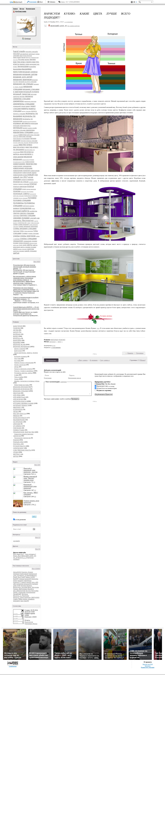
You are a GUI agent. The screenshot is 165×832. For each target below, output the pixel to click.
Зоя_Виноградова (19, 591)
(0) (20, 268)
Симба (15, 599)
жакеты (25, 108)
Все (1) (37, 537)
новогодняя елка (20, 175)
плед (24, 189)
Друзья (21, 9)
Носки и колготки (20, 365)
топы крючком (28, 231)
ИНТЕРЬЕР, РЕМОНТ (20, 405)
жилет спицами (26, 111)
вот (98, 328)
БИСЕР (15, 332)
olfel (14, 584)
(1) (35, 474)
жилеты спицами (19, 114)
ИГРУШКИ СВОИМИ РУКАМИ (23, 403)
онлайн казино (33, 182)
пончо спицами (23, 198)
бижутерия (17, 57)
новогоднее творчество (25, 164)
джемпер (29, 96)
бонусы (28, 57)
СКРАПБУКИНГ (18, 448)
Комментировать (51, 360)
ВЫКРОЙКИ (17, 340)
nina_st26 (35, 582)
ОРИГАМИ (16, 424)
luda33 (23, 582)
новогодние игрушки (22, 168)
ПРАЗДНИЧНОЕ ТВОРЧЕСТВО (23, 432)
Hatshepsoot (33, 574)
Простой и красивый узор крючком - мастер (30, 470)
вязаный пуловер (31, 92)
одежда (24, 180)
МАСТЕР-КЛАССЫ (19, 413)
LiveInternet (16, 2)
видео (27, 59)
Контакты (148, 666)
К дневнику (94, 360)
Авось (63, 2)
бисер (23, 57)
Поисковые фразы (31, 624)
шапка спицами (22, 249)
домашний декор (19, 106)
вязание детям (29, 74)
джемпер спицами (21, 99)
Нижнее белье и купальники (23, 363)
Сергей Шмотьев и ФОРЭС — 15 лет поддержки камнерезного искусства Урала (26, 308)
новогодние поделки (21, 171)
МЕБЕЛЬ (16, 416)
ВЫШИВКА (17, 342)
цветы (29, 245)
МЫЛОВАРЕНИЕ (19, 420)
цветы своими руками (28, 247)
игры (28, 126)
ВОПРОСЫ (17, 338)
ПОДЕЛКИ (16, 328)
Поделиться (139, 353)
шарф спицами (31, 251)
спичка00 (16, 559)
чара (22, 601)
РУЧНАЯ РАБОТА (19, 446)
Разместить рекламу (147, 667)
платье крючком (20, 186)
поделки (16, 191)
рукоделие (25, 208)
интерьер (17, 128)
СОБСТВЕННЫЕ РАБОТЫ (22, 450)
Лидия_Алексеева (19, 592)
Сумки (16, 375)
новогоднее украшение (22, 166)
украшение (18, 241)
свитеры (16, 215)
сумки (28, 222)
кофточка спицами (33, 135)
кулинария (26, 138)
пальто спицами (23, 184)
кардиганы (30, 130)
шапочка (30, 249)
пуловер (32, 198)
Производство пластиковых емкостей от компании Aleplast (24, 288)
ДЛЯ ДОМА (17, 395)
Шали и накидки (19, 349)
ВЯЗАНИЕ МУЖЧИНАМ (21, 389)
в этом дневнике (20, 519)
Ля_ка (15, 558)
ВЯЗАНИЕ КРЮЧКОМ (20, 387)
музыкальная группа (19, 162)
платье (33, 184)
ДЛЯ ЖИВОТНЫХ (19, 397)
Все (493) (37, 261)
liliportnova (27, 580)
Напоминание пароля (74, 378)
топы (22, 231)
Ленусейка (34, 591)
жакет (28, 106)
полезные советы (21, 193)
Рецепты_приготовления (21, 597)
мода (22, 154)
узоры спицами (28, 238)
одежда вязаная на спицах (23, 180)
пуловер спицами (22, 200)
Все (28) (37, 465)
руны (33, 208)
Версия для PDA (148, 664)
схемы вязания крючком (28, 226)
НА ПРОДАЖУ (18, 422)
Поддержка (132, 2)
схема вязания (23, 224)
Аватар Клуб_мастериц (26, 26)
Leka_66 (16, 575)
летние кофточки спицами (20, 142)
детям (22, 96)
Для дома (17, 358)
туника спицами (33, 233)
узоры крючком (27, 236)
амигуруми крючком (25, 55)
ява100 (26, 601)
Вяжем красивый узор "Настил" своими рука (30, 478)
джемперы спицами (23, 104)
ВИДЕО (15, 336)
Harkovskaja (24, 574)
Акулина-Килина (26, 586)
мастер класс (25, 144)
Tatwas (27, 577)
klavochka (35, 579)
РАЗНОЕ (16, 440)
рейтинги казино (28, 206)
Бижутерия (18, 351)
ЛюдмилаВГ (17, 594)
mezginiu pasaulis (31, 52)
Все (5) (37, 549)
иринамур (16, 601)
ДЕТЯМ (15, 330)
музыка (31, 159)
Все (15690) (36, 569)
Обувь (16, 367)
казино (25, 128)
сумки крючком (35, 222)
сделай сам (34, 218)
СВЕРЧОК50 (35, 597)
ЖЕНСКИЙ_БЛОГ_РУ (28, 556)
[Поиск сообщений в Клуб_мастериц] (34, 517)
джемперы (18, 101)
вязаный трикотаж (21, 94)
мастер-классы (27, 152)
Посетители (29, 622)
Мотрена (25, 594)
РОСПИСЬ (17, 444)
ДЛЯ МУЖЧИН (18, 399)
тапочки (16, 231)
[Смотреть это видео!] (18, 471)
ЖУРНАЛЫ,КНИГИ (19, 401)
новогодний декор (29, 172)
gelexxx (21, 579)
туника (24, 233)
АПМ (18, 586)
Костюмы (17, 360)
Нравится (130, 353)
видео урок (24, 64)
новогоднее (29, 162)
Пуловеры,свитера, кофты (23, 373)
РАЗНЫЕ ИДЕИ (18, 442)
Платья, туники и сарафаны (23, 371)
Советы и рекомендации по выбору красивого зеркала (26, 298)
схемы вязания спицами (24, 228)
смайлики (63, 382)
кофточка (22, 135)
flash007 (16, 579)
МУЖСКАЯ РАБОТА (20, 418)
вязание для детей (22, 77)
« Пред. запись (83, 360)
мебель (16, 154)
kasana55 (28, 579)
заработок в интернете (29, 121)
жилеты (34, 111)
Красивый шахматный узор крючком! (30, 486)
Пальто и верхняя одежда (23, 369)
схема (15, 224)
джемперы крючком (30, 101)
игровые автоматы (22, 123)
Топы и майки (18, 377)
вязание (17, 74)
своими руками (21, 218)
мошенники (25, 159)
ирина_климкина (28, 599)
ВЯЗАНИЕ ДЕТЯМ (19, 344)
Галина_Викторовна (20, 589)
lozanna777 (17, 582)
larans (15, 580)
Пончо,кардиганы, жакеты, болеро (26, 353)
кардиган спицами (19, 130)
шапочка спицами (18, 251)
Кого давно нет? (18, 554)
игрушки (34, 123)
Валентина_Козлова (20, 587)
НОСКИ (16, 54)
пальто (15, 184)
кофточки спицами (25, 136)
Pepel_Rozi (17, 556)
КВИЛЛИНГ (17, 407)
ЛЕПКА (15, 411)
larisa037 (21, 580)
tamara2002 (28, 584)
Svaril (23, 577)
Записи (15, 9)
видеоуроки (23, 66)
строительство (22, 222)
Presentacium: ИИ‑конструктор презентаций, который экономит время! (24, 266)
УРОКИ (15, 452)
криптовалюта (17, 138)
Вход (41, 2)
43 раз (53, 345)
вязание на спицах (23, 84)
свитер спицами (27, 213)
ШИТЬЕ (15, 456)
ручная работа (21, 211)
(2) (35, 505)
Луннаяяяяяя (30, 592)
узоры (16, 236)
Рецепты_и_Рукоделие (26, 558)
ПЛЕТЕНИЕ (17, 428)
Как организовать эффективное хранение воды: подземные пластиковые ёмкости (24, 278)
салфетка (33, 211)
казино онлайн (32, 128)
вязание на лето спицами (27, 82)
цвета (59, 342)
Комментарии (30, 9)
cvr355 (32, 577)
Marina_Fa (22, 575)
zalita (15, 586)
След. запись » (105, 360)
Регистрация (33, 2)
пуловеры (18, 203)
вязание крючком (22, 79)
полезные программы (27, 191)
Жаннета (30, 589)
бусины (21, 59)
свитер (16, 213)
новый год (32, 174)
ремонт (16, 208)
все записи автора (74, 26)
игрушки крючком (20, 126)
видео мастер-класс (24, 60)
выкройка (32, 66)
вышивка (17, 69)
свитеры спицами (27, 215)
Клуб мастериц (14, 12)
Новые (142, 360)
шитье (16, 253)
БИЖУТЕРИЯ (17, 326)
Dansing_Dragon (27, 572)
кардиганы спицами (23, 132)
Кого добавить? (30, 554)
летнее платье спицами (29, 141)
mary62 (28, 582)
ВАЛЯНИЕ (16, 334)
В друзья (28, 38)
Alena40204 (17, 572)
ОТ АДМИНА (17, 426)
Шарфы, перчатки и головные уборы (26, 381)
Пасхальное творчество (22, 438)
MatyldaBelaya (32, 575)
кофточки (15, 136)
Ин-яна (28, 591)
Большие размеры (20, 356)
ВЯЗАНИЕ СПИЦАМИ (20, 391)
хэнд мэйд (23, 245)
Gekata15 (16, 574)
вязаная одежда (29, 72)
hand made (19, 51)
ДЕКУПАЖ (16, 393)
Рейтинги (52, 2)
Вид (135, 2)
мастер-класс (19, 147)
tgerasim (35, 584)
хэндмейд (16, 541)
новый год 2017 (20, 177)
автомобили (24, 54)
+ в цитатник (68, 22)
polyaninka (20, 584)
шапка (15, 249)
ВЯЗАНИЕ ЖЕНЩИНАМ (21, 346)
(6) (35, 496)
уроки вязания (24, 243)
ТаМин (20, 599)
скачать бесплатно (23, 220)
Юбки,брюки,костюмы (21, 385)
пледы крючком (31, 189)
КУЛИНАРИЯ (17, 409)
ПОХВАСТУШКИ (18, 430)
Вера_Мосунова (33, 587)
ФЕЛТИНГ (16, 454)
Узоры (16, 379)
